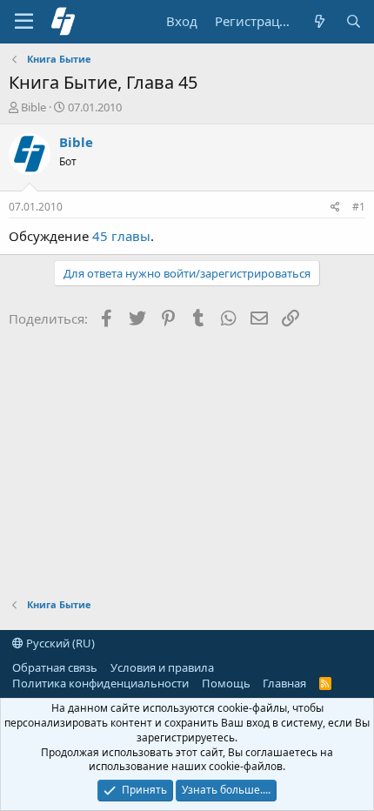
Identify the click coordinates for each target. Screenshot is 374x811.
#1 (358, 206)
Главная (284, 683)
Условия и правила (162, 667)
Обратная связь (54, 667)
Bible (33, 107)
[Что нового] (319, 21)
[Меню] (23, 22)
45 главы (121, 236)
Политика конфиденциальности (100, 683)
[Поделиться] (335, 208)
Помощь (226, 683)
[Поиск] (354, 21)
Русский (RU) (59, 643)
